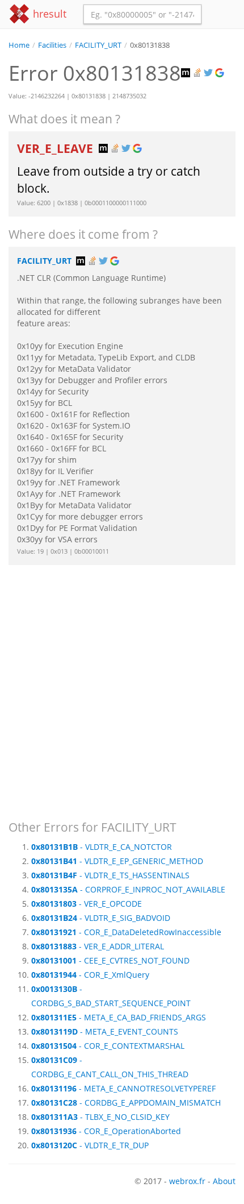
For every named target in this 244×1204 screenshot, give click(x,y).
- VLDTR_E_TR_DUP (90, 1145)
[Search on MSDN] (186, 73)
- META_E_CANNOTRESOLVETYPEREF (123, 1088)
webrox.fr (187, 1181)
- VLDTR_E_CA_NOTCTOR (101, 846)
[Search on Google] (220, 73)
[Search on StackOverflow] (198, 73)
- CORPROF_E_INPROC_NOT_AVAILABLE (128, 889)
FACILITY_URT (98, 45)
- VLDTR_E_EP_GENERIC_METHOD (117, 861)
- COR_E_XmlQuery (90, 974)
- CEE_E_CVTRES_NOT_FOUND (110, 960)
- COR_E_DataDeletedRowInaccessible (126, 932)
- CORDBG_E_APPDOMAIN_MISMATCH (126, 1102)
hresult (48, 13)
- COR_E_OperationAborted (106, 1131)
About (224, 1181)
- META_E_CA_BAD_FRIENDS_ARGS (118, 1017)
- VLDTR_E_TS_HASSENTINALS (110, 875)
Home (19, 45)
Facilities (52, 45)
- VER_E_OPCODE (86, 903)
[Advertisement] (122, 687)
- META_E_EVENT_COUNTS (104, 1031)
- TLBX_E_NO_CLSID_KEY (100, 1116)
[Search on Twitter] (209, 73)
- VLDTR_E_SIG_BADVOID (100, 917)
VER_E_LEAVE (56, 148)
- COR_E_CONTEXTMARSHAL (107, 1045)
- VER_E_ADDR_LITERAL (97, 946)
